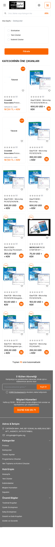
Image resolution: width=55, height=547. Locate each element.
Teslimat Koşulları (9, 503)
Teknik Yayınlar (8, 454)
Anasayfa (6, 474)
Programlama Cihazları (11, 459)
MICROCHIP (34, 247)
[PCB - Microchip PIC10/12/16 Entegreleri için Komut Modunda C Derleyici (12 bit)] (13, 275)
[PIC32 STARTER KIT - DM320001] (39, 227)
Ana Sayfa (6, 21)
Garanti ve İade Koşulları (12, 516)
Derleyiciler (7, 450)
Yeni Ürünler (7, 479)
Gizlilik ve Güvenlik (10, 521)
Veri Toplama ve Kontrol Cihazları (15, 463)
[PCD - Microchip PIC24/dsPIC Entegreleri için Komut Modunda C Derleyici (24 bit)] (39, 324)
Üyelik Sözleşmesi (10, 507)
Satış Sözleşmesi (9, 512)
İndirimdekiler (8, 483)
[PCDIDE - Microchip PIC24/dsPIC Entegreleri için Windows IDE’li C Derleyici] (13, 227)
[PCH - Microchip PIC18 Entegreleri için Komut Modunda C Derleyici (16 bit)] (13, 324)
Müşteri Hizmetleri (9, 488)
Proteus (5, 445)
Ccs (32, 100)
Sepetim (5, 492)
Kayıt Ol (43, 387)
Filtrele (26, 51)
